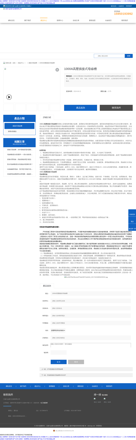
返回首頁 (113, 6)
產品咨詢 (80, 108)
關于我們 (27, 20)
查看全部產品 (12, 131)
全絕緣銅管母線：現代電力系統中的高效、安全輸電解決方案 (20, 169)
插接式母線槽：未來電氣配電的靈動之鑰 (20, 149)
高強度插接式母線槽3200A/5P (56, 375)
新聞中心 (60, 20)
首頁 (14, 63)
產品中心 (44, 20)
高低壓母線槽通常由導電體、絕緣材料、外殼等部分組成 (20, 174)
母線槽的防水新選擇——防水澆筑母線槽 (20, 154)
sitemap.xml (91, 426)
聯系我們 (129, 6)
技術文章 (76, 20)
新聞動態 (52, 386)
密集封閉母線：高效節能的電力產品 (19, 159)
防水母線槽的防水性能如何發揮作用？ (20, 164)
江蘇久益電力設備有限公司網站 (21, 6)
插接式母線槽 (33, 63)
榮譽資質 (92, 20)
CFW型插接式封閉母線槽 (55, 369)
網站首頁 (11, 20)
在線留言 (121, 6)
